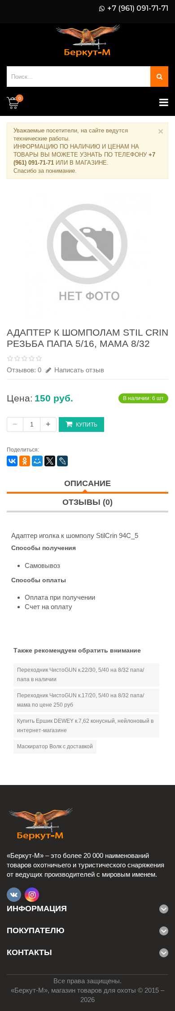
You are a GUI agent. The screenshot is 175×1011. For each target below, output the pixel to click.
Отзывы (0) (87, 502)
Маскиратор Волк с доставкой (55, 746)
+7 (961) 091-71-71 (137, 8)
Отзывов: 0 (24, 370)
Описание (87, 483)
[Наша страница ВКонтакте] (14, 894)
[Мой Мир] (37, 461)
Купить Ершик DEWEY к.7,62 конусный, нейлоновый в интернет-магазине (85, 726)
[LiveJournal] (62, 461)
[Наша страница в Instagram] (32, 894)
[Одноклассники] (24, 461)
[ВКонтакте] (12, 461)
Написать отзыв (78, 370)
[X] (49, 461)
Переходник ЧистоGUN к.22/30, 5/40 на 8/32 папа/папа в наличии (80, 675)
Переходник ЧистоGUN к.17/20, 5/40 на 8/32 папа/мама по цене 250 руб (80, 700)
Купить (86, 425)
